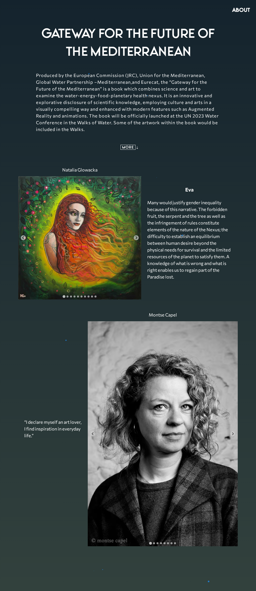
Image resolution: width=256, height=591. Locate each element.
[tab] (63, 296)
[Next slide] (136, 237)
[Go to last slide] (23, 237)
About (241, 9)
